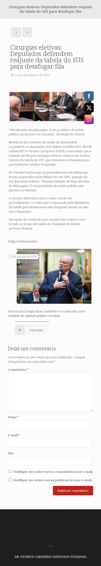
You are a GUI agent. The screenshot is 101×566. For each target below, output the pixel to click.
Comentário (18, 369)
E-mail (14, 435)
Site (11, 453)
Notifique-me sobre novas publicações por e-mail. (52, 480)
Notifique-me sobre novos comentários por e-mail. (53, 472)
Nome (13, 417)
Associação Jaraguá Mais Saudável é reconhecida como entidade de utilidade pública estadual (46, 313)
